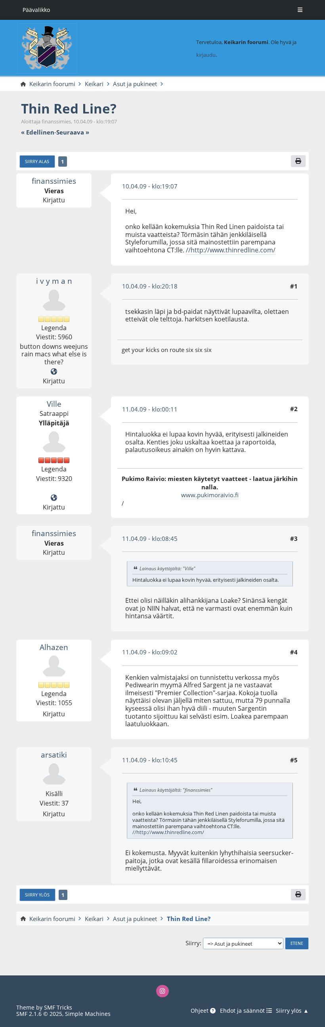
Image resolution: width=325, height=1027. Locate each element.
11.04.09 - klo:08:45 (150, 538)
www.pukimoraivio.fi (210, 495)
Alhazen (54, 647)
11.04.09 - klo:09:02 (150, 652)
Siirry (192, 943)
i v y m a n (54, 281)
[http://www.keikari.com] (54, 498)
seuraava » (72, 132)
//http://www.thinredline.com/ (230, 250)
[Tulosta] (298, 161)
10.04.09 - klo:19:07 (150, 186)
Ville (54, 404)
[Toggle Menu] (300, 10)
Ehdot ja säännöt (243, 1011)
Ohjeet (200, 1011)
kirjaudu (206, 54)
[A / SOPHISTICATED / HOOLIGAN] (54, 371)
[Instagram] (162, 991)
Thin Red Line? (69, 108)
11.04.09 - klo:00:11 (150, 409)
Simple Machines (88, 1013)
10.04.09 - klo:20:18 (150, 286)
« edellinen (37, 132)
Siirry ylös (37, 895)
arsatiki (54, 755)
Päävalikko (36, 9)
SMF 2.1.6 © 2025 (39, 1013)
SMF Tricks (58, 1007)
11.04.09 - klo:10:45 (150, 760)
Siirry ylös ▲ (292, 1011)
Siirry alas (37, 161)
